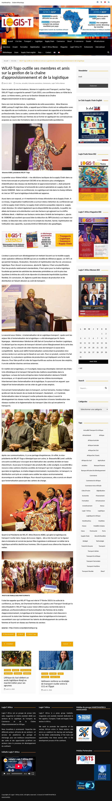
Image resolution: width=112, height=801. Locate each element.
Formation (24, 47)
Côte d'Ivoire (86, 491)
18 (85, 348)
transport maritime (93, 566)
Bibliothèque (7, 52)
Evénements (88, 47)
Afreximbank (87, 435)
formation (85, 501)
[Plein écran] (33, 774)
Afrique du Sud (25, 670)
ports (104, 531)
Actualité (24, 83)
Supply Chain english (28, 52)
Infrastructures (99, 41)
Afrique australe (93, 440)
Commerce (61, 41)
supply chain (85, 536)
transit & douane (87, 546)
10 (80, 343)
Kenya (102, 506)
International (100, 47)
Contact (48, 52)
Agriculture (8, 673)
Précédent (9, 644)
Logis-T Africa (86, 511)
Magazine (63, 47)
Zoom (16, 52)
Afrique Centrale (93, 445)
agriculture (101, 460)
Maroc (84, 526)
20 (93, 348)
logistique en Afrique (93, 516)
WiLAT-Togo (32, 634)
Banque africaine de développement (93, 470)
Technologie (100, 541)
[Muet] (29, 774)
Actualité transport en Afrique (93, 430)
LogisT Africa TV (76, 47)
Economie (85, 496)
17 (80, 348)
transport (102, 546)
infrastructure (100, 501)
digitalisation (101, 491)
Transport (27, 41)
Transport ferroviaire (93, 561)
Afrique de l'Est (93, 450)
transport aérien (93, 551)
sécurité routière (100, 536)
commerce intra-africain (93, 486)
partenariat (93, 531)
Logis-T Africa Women (50, 47)
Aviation (84, 465)
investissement (87, 506)
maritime (101, 521)
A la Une (19, 41)
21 (97, 348)
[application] (19, 766)
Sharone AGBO (9, 634)
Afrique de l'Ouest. (93, 455)
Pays (39, 52)
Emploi (15, 47)
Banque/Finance (99, 465)
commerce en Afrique (93, 481)
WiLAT (21, 634)
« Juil (80, 368)
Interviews (6, 47)
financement (100, 496)
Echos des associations (35, 83)
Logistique (38, 41)
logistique (101, 511)
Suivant (65, 644)
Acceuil (10, 41)
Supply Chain (49, 41)
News (83, 531)
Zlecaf (69, 41)
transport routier (88, 571)
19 (89, 348)
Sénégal (85, 541)
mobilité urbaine (99, 526)
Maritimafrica (6, 3)
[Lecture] (4, 774)
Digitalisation (35, 47)
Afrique (101, 435)
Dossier (88, 41)
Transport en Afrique (93, 556)
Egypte (60, 673)
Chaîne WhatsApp (18, 3)
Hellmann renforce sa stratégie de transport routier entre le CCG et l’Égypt (55, 684)
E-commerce (78, 41)
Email (80, 77)
